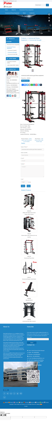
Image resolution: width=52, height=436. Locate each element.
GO (47, 5)
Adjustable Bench (29, 300)
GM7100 (29, 256)
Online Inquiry (26, 80)
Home (6, 9)
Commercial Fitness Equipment (12, 13)
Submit (23, 185)
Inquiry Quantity (24, 152)
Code (22, 179)
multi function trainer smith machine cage (39, 140)
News (24, 13)
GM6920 (29, 319)
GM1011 (29, 277)
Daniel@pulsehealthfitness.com (13, 83)
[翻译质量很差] (5, 415)
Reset (28, 185)
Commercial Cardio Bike (12, 54)
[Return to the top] (49, 21)
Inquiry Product (24, 146)
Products (23, 38)
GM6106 (29, 233)
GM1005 (29, 298)
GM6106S (29, 211)
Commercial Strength (35, 40)
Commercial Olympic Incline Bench (29, 279)
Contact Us (31, 13)
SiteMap (38, 404)
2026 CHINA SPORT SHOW (13, 65)
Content (23, 163)
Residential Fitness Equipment (26, 9)
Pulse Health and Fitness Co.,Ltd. (21, 404)
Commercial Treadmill (12, 50)
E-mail (22, 158)
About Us (14, 9)
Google (25, 406)
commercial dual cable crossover (29, 321)
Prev (2, 25)
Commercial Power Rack (29, 258)
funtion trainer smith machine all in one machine (27, 140)
